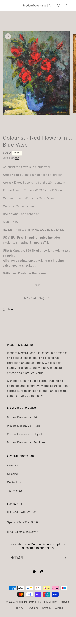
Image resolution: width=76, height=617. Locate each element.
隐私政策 (20, 608)
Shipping (12, 474)
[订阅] (65, 558)
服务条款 (33, 608)
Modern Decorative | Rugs (23, 425)
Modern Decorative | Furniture (26, 442)
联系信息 (59, 608)
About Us (13, 465)
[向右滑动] (46, 130)
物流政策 (46, 608)
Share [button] (10, 309)
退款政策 (65, 602)
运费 (17, 158)
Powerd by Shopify (47, 602)
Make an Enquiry (38, 298)
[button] (7, 5)
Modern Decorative (25, 602)
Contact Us (14, 482)
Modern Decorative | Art (22, 417)
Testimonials (15, 490)
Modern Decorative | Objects (25, 434)
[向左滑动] (30, 130)
